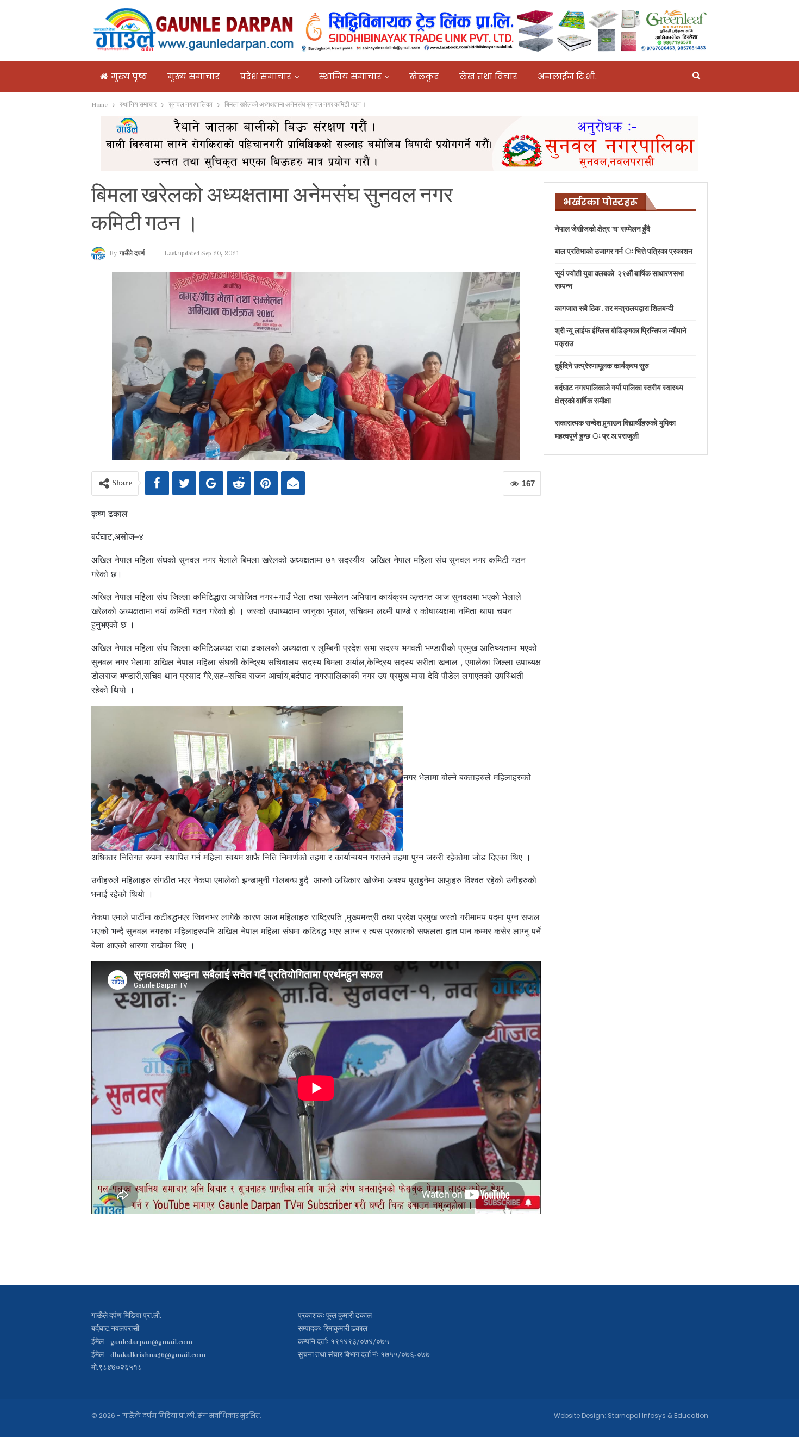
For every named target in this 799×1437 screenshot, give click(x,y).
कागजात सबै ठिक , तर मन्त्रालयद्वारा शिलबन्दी (614, 309)
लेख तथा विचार (488, 76)
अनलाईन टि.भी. (567, 76)
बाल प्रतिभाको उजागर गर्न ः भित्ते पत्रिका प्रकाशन (623, 252)
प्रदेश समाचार (265, 76)
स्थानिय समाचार (350, 76)
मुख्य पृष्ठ (129, 76)
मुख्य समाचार (193, 76)
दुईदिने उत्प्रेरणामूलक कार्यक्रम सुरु (602, 366)
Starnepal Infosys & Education (658, 1415)
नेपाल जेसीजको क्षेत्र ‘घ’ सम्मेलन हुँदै (602, 229)
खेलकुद (424, 76)
